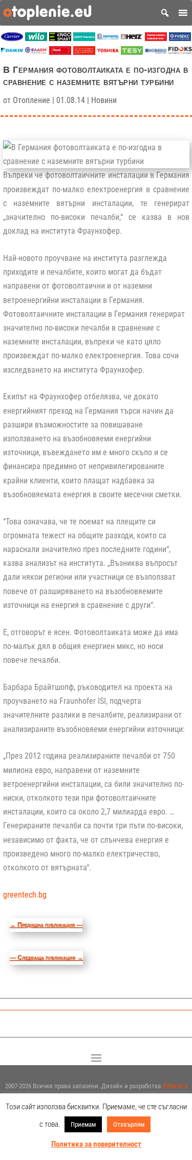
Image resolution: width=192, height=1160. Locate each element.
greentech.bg (25, 895)
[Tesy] (132, 52)
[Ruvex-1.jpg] (180, 38)
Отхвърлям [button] (128, 1124)
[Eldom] (36, 52)
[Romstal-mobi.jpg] (108, 38)
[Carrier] (12, 38)
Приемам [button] (83, 1124)
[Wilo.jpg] (36, 38)
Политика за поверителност (96, 1144)
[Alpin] (84, 52)
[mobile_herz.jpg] (132, 38)
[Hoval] (60, 52)
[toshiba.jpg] (108, 52)
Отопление (31, 100)
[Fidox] (180, 52)
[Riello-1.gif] (156, 38)
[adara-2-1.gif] (84, 38)
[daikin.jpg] (12, 52)
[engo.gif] (60, 38)
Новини (104, 100)
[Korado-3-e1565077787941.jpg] (156, 52)
